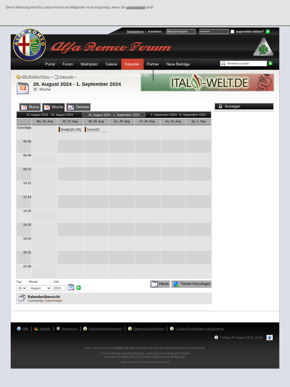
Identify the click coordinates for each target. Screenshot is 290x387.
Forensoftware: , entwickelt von (145, 353)
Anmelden (154, 31)
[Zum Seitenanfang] (269, 337)
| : (144, 31)
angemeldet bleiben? (249, 31)
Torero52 (93, 129)
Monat (33, 281)
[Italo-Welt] (207, 82)
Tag (18, 281)
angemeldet (136, 7)
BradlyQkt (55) (71, 129)
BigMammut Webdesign (169, 356)
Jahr (56, 281)
